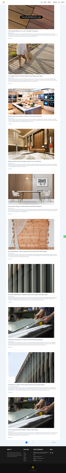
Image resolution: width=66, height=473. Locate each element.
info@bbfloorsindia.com (38, 456)
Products (49, 2)
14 (32, 442)
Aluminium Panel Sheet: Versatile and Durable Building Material (25, 339)
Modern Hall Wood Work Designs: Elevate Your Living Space (24, 161)
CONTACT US (62, 2)
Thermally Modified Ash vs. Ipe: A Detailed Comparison (23, 31)
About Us (45, 2)
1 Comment (10, 386)
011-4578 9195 (40, 460)
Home (41, 2)
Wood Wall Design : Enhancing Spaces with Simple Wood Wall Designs (27, 251)
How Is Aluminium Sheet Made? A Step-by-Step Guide (23, 429)
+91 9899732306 (35, 460)
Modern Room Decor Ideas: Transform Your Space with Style (25, 116)
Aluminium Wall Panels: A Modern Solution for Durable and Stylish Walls (27, 294)
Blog (59, 2)
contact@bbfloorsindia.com (40, 458)
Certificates (55, 2)
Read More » (10, 38)
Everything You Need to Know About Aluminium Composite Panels (26, 384)
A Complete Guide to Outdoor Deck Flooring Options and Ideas (25, 76)
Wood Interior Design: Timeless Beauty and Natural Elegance (25, 206)
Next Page (54, 442)
